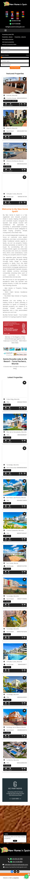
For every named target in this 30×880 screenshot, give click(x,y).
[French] (12, 14)
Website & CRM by (11, 878)
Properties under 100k (8, 34)
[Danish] (23, 12)
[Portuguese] (23, 14)
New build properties (7, 39)
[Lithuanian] (17, 16)
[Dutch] (12, 18)
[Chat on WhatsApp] (26, 877)
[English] (7, 12)
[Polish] (17, 14)
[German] (17, 12)
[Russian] (12, 16)
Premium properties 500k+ (9, 44)
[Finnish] (7, 14)
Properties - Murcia (7, 37)
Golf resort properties (8, 42)
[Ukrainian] (23, 16)
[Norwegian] (17, 18)
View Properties (15, 67)
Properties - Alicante (20, 37)
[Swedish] (7, 16)
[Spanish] (12, 12)
